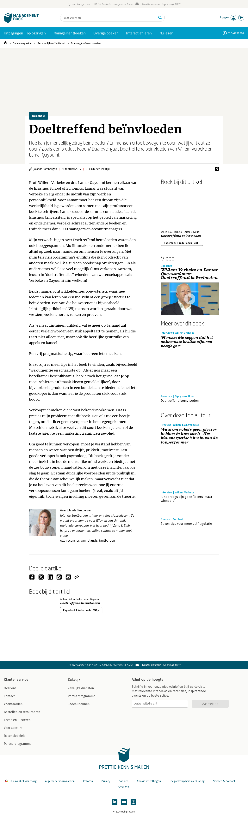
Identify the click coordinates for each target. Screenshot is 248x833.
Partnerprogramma (18, 744)
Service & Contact (224, 781)
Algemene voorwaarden (60, 781)
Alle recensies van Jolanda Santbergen (87, 540)
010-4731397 (236, 33)
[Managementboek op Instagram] (133, 802)
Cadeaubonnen (79, 704)
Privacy (105, 781)
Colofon (88, 781)
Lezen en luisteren (17, 720)
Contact (9, 696)
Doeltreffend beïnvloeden (86, 43)
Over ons (10, 688)
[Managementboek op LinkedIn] (114, 802)
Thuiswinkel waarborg (23, 781)
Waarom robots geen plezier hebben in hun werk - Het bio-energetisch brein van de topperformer (189, 435)
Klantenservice (16, 679)
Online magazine (22, 43)
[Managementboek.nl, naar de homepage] (21, 22)
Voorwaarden (13, 704)
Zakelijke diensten (81, 688)
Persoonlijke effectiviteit (51, 43)
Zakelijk (74, 679)
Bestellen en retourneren (22, 712)
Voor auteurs (13, 728)
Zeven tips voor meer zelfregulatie (186, 524)
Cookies (123, 781)
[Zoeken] (160, 17)
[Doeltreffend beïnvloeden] (174, 206)
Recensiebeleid (15, 736)
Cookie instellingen (149, 781)
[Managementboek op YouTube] (124, 802)
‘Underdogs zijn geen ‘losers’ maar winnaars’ (186, 499)
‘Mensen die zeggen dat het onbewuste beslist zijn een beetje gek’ (187, 342)
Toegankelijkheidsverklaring (187, 781)
